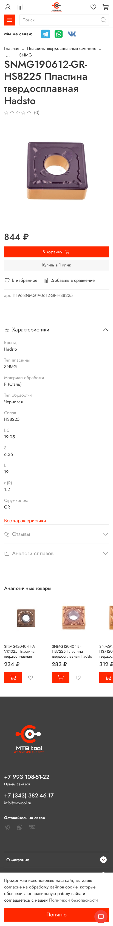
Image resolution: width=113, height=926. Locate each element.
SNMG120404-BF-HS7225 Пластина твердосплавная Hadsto (72, 651)
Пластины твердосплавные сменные (61, 48)
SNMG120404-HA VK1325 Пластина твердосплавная (19, 651)
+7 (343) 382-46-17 (29, 795)
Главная (11, 48)
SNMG (25, 55)
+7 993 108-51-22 (27, 777)
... (8, 55)
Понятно (56, 915)
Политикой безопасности (73, 900)
